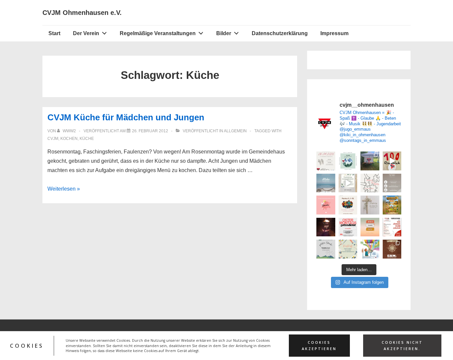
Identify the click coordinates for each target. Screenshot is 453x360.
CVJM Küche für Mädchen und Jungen (125, 117)
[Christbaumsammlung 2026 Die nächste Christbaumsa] (325, 205)
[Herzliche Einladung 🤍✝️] (392, 249)
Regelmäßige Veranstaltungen (158, 33)
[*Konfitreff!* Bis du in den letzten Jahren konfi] (369, 183)
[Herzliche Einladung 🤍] (392, 205)
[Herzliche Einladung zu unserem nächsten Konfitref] (348, 249)
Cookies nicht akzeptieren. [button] (402, 345)
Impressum (334, 33)
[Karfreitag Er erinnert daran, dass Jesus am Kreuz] (369, 205)
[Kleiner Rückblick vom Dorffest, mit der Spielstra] (369, 160)
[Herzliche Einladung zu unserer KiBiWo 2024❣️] (369, 249)
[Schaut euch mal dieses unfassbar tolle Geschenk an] (325, 227)
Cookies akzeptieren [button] (319, 345)
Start (54, 33)
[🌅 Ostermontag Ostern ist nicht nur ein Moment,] (369, 227)
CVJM (52, 138)
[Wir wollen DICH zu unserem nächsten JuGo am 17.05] (325, 249)
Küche (87, 138)
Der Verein (86, 33)
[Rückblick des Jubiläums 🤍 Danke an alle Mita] (392, 160)
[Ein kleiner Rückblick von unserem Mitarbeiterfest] (348, 183)
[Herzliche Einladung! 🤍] (392, 227)
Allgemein (235, 131)
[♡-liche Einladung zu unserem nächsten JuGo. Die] (325, 183)
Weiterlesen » (63, 189)
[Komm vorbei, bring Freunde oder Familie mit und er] (348, 205)
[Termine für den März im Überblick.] (392, 183)
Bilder (223, 33)
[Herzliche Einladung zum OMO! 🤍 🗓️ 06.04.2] (325, 160)
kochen (69, 138)
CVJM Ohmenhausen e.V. (82, 12)
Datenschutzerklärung (280, 33)
